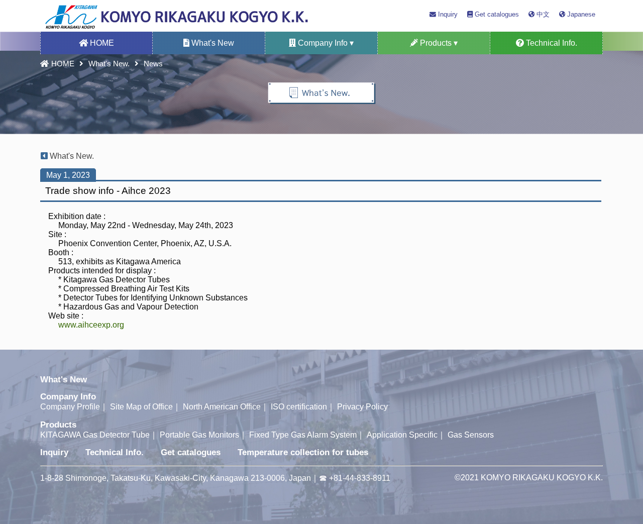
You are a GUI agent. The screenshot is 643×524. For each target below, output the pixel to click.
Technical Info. (550, 43)
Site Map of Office (141, 406)
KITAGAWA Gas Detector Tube (95, 435)
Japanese (580, 14)
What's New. (109, 63)
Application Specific (402, 435)
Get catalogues (496, 14)
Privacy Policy (362, 406)
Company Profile (70, 406)
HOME (101, 43)
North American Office (222, 406)
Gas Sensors (471, 435)
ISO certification (299, 406)
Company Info (68, 396)
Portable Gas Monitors (199, 435)
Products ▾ (438, 43)
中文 (542, 14)
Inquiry (447, 14)
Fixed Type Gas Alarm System (303, 435)
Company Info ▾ (325, 43)
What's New (211, 43)
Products (58, 425)
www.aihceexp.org (91, 325)
